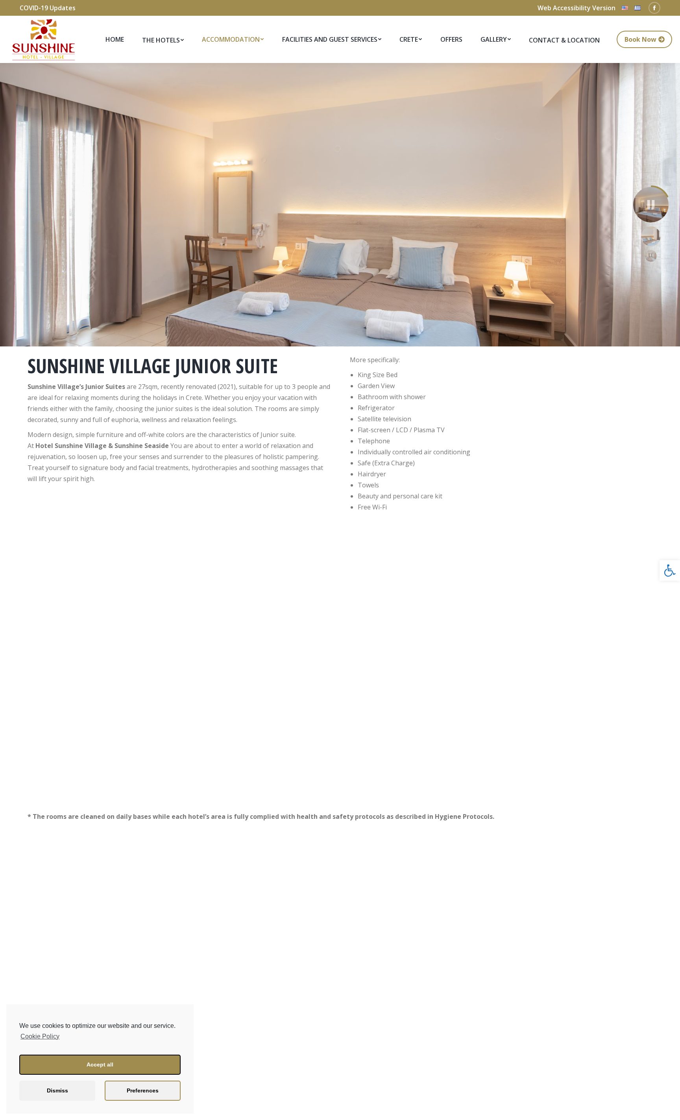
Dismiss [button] (57, 1090)
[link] (670, 570)
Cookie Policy (39, 1036)
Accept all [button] (100, 1064)
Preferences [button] (143, 1090)
